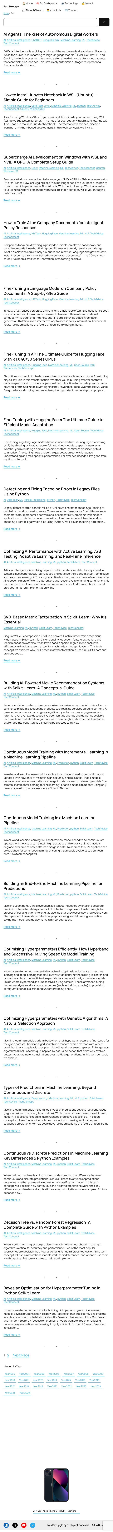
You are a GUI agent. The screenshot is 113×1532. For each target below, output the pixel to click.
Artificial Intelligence (18, 40)
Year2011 (24, 1380)
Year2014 (66, 1380)
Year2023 (81, 1386)
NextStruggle (11, 6)
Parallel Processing (34, 499)
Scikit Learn (45, 627)
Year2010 (10, 1380)
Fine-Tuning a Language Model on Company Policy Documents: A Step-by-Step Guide (50, 291)
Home (6, 13)
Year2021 (52, 1386)
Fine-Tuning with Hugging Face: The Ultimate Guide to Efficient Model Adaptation (53, 422)
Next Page (21, 1355)
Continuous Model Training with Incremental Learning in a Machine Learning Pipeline (56, 754)
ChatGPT (36, 40)
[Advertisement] (56, 1428)
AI (5, 40)
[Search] (104, 22)
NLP (87, 233)
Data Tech (37, 105)
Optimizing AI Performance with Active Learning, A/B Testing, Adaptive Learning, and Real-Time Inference (52, 554)
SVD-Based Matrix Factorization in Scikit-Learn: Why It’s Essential (55, 619)
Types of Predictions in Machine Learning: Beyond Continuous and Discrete (50, 1090)
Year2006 (54, 1373)
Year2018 (24, 1386)
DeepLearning (39, 1098)
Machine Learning (70, 40)
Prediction (63, 762)
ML (83, 40)
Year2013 (52, 1380)
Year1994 (10, 1373)
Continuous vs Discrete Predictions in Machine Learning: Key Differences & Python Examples (56, 1156)
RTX (92, 365)
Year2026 (25, 1392)
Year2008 (83, 1373)
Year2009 (98, 1373)
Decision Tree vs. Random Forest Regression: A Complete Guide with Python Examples (47, 1225)
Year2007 (69, 1373)
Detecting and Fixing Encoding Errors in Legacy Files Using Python (52, 491)
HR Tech (36, 233)
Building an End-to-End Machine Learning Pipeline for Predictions (53, 886)
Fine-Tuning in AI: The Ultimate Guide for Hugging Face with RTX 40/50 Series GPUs (54, 357)
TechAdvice (93, 40)
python (81, 105)
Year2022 (67, 1386)
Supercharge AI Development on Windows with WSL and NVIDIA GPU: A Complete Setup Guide (55, 160)
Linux (47, 105)
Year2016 (94, 1380)
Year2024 (96, 1386)
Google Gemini (51, 40)
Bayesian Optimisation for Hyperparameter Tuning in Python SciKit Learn (52, 1290)
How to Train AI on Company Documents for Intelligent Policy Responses (54, 225)
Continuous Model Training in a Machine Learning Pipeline (49, 820)
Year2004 (24, 1373)
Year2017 (10, 1386)
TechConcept (11, 43)
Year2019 (38, 1386)
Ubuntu (24, 109)
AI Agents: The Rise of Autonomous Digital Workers (51, 34)
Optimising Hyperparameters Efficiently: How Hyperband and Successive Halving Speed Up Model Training (56, 951)
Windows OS (37, 109)
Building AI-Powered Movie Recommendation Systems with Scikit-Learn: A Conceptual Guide (54, 685)
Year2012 (38, 1380)
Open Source (81, 365)
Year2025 (10, 1392)
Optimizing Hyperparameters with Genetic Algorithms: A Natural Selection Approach (56, 1021)
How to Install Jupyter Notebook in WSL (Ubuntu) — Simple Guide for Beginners (51, 97)
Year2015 (80, 1380)
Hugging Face (50, 233)
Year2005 (39, 1373)
